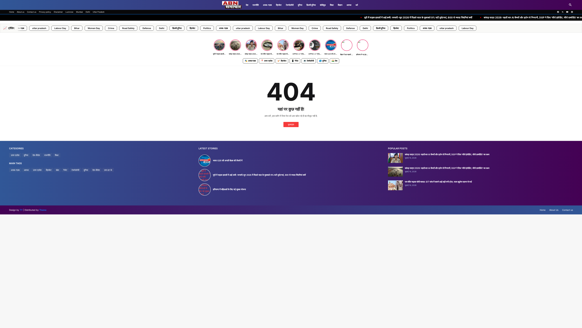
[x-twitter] (563, 12)
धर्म (357, 5)
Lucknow (69, 12)
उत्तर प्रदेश (266, 61)
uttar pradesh (203, 28)
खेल (57, 170)
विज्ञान (340, 5)
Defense (107, 28)
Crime (71, 28)
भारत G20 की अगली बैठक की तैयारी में (227, 160)
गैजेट (294, 61)
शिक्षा (332, 5)
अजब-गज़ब (250, 61)
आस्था (349, 5)
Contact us (31, 12)
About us (20, 12)
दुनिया (300, 5)
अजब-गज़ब (267, 5)
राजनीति (256, 5)
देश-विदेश (36, 155)
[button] (570, 5)
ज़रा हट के (108, 170)
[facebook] (558, 12)
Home (11, 12)
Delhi (88, 12)
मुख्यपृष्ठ (291, 124)
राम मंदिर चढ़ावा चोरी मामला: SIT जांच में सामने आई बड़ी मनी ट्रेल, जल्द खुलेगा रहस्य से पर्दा (438, 181)
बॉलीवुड (323, 5)
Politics (167, 28)
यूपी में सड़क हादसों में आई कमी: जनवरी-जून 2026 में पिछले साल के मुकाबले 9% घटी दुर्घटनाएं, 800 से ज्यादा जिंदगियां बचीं (367, 17)
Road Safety (88, 28)
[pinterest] (572, 12)
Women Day (54, 28)
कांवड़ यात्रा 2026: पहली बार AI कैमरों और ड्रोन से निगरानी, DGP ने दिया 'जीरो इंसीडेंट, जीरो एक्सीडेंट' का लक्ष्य (483, 17)
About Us (553, 210)
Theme (42, 210)
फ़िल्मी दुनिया (311, 5)
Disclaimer (58, 12)
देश (247, 5)
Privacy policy (45, 12)
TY (21, 210)
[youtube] (567, 12)
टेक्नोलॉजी (290, 5)
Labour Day (20, 28)
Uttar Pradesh (98, 12)
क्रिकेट (279, 5)
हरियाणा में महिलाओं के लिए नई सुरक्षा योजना (229, 189)
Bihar (37, 28)
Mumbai (79, 12)
